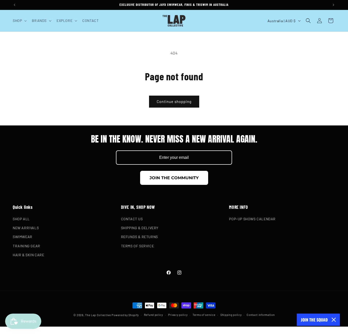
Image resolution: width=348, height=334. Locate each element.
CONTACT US (132, 219)
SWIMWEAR (22, 237)
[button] (19, 20)
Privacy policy (178, 314)
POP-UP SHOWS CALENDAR (252, 219)
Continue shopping (174, 101)
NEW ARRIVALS (26, 228)
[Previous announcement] (14, 5)
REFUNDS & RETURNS (139, 237)
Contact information (261, 314)
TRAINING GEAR (26, 246)
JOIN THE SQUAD (314, 320)
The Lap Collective (98, 315)
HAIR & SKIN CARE (28, 255)
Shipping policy (231, 314)
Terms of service (204, 314)
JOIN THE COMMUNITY (174, 177)
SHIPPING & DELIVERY (139, 228)
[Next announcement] (333, 5)
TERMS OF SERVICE (137, 246)
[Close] (334, 320)
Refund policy (153, 314)
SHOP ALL (21, 219)
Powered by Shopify (125, 315)
